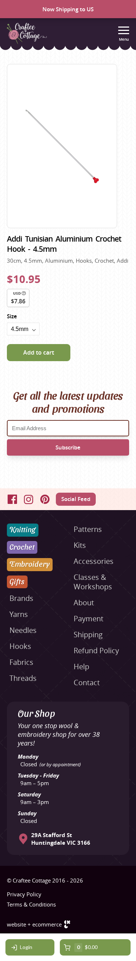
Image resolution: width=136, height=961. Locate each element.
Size (12, 316)
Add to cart (38, 352)
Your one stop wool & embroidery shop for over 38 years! (59, 734)
